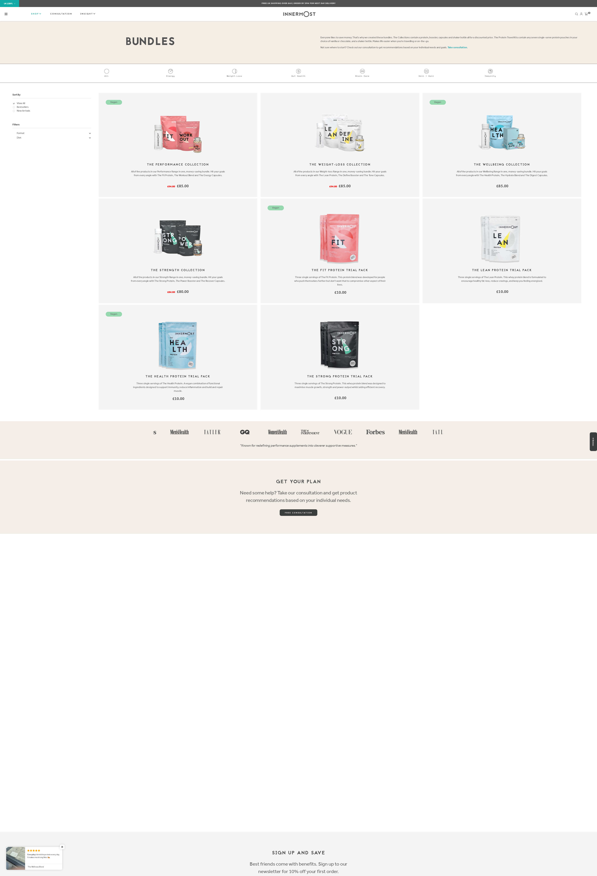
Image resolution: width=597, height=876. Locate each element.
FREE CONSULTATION (298, 513)
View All (21, 103)
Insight (87, 14)
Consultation (61, 14)
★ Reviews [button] (593, 441)
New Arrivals (23, 110)
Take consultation (457, 47)
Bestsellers (23, 106)
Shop (35, 14)
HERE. (315, 3)
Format (20, 133)
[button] (6, 14)
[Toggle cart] (586, 14)
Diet (19, 137)
